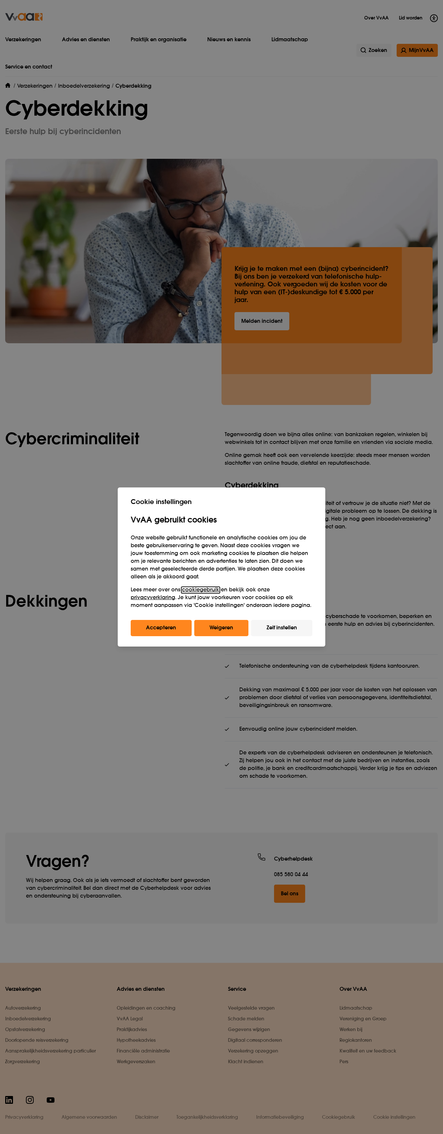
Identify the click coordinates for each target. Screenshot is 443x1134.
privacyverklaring (153, 597)
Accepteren (161, 628)
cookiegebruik (200, 590)
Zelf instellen (282, 628)
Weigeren (221, 628)
